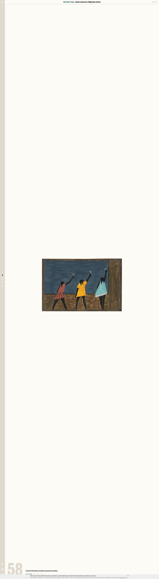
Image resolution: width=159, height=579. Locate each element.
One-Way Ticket (82, 2)
